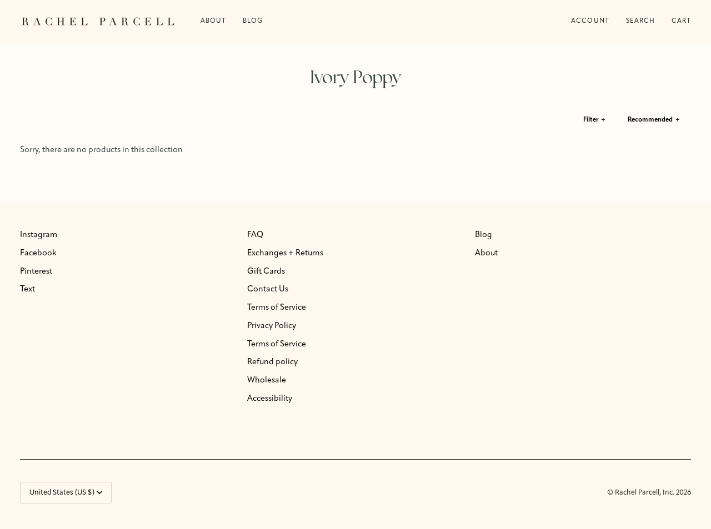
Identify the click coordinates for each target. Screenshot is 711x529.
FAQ (255, 235)
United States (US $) (61, 492)
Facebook (38, 253)
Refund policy (272, 362)
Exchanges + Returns (285, 253)
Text (27, 289)
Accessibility (269, 399)
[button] (252, 21)
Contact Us (267, 289)
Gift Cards (266, 272)
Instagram (38, 235)
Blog (483, 235)
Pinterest (36, 272)
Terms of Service (276, 308)
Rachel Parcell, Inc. (645, 492)
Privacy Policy (271, 326)
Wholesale (266, 380)
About (486, 253)
